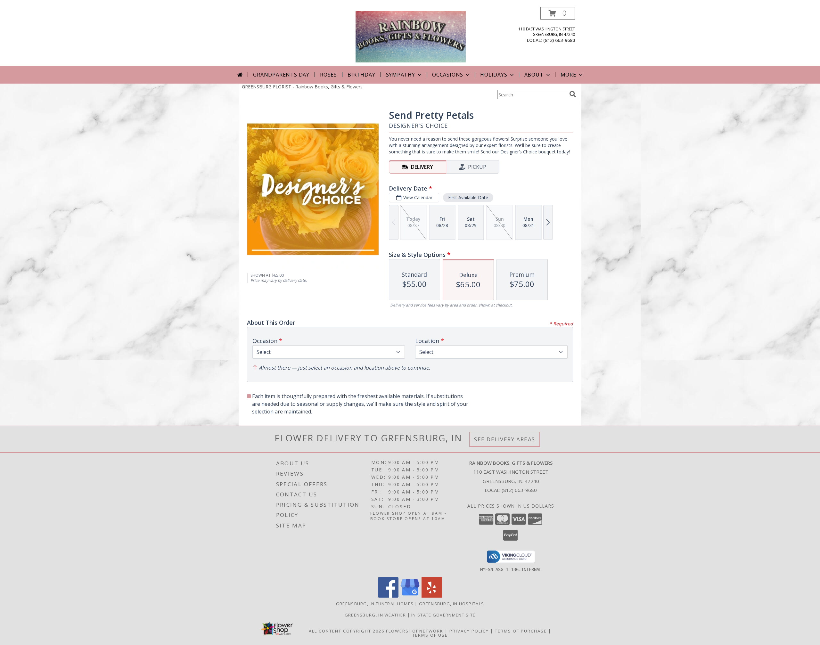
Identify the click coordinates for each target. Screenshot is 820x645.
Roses (328, 74)
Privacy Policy (469, 631)
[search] (573, 94)
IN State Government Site (443, 615)
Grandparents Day (281, 74)
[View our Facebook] (388, 596)
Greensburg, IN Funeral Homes (375, 604)
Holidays (493, 74)
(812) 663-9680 (559, 40)
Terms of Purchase (521, 631)
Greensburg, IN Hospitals (451, 604)
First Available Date (468, 197)
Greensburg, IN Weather (375, 615)
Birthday (361, 74)
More (568, 74)
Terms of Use (430, 635)
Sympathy (400, 74)
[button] (557, 13)
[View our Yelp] (432, 596)
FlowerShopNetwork (414, 631)
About (534, 74)
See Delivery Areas (504, 439)
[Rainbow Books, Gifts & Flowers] (410, 36)
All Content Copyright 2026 (346, 631)
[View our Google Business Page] (410, 596)
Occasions (447, 74)
